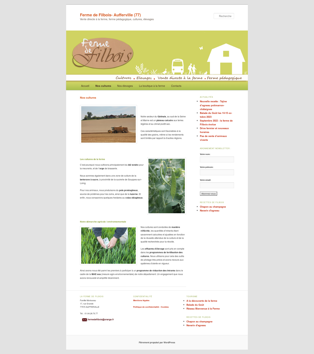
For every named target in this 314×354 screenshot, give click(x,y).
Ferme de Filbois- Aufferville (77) (110, 15)
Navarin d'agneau (209, 210)
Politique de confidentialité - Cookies (151, 307)
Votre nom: (205, 154)
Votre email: (205, 180)
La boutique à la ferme (152, 86)
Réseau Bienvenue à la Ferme (203, 308)
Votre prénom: (207, 167)
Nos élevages (125, 86)
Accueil (85, 86)
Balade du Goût (195, 304)
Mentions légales (141, 300)
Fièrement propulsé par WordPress (157, 342)
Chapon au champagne (213, 206)
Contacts (176, 86)
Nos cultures (103, 86)
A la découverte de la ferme (201, 300)
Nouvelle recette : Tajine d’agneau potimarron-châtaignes (213, 105)
